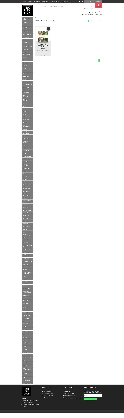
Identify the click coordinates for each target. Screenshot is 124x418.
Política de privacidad (48, 395)
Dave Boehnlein (43, 50)
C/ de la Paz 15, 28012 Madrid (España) (92, 14)
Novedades (45, 1)
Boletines (65, 1)
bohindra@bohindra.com (96, 12)
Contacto (46, 397)
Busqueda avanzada (88, 8)
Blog (71, 1)
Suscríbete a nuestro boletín (90, 399)
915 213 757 (99, 11)
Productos (37, 1)
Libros (30, 1)
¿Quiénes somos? (47, 391)
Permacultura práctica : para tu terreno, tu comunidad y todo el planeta (43, 46)
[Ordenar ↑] (101, 21)
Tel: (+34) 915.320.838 (69, 393)
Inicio (25, 1)
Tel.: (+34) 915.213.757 (69, 391)
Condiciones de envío (48, 393)
